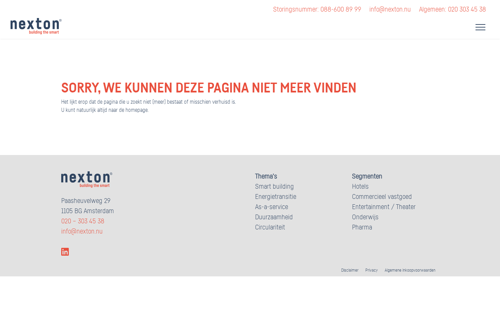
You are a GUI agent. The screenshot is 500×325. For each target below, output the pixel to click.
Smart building (274, 186)
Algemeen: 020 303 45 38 (452, 9)
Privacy (371, 270)
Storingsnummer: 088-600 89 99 (317, 9)
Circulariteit (270, 227)
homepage (137, 110)
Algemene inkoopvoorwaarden (410, 270)
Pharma (362, 227)
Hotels (360, 186)
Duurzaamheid (274, 217)
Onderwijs (365, 217)
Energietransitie (275, 196)
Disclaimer (350, 270)
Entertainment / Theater (384, 207)
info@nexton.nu (390, 9)
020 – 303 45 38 (82, 221)
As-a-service (271, 207)
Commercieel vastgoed (382, 196)
